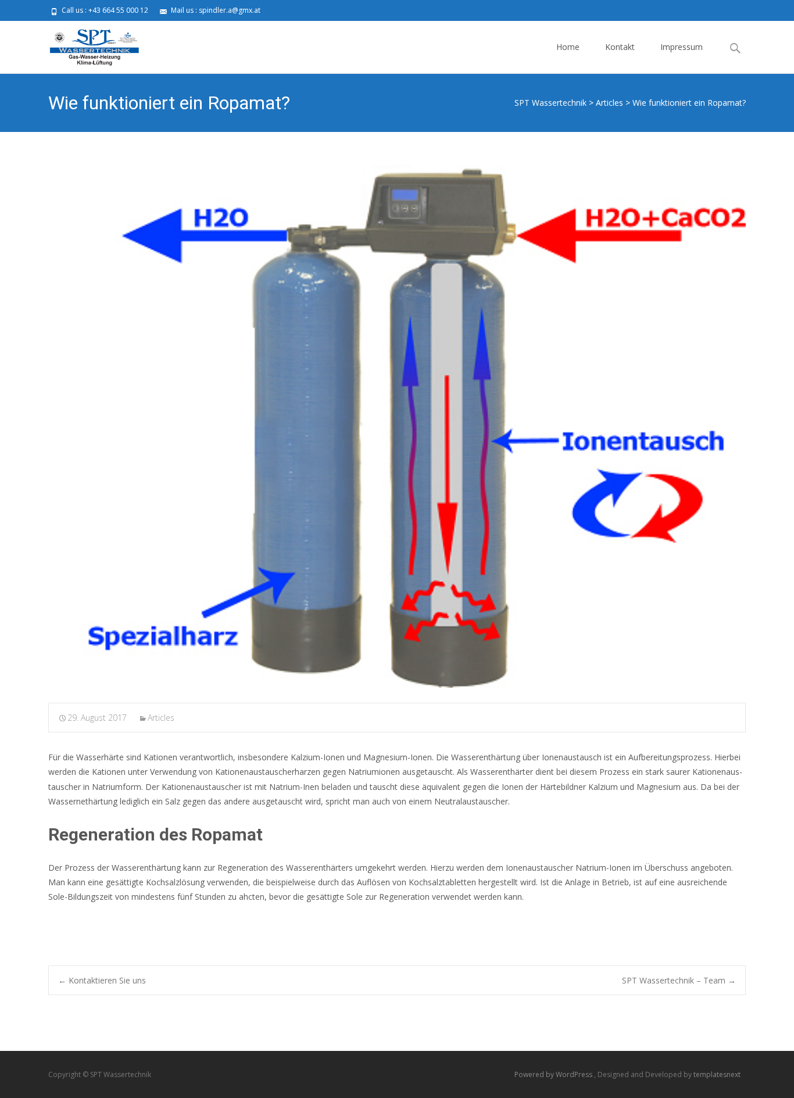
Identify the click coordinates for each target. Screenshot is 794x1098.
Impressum (681, 46)
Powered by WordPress (554, 1074)
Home (568, 46)
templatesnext (717, 1074)
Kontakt (620, 46)
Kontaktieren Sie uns (102, 980)
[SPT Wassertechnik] (85, 44)
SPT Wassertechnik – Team (679, 980)
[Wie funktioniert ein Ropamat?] (397, 426)
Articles (161, 717)
